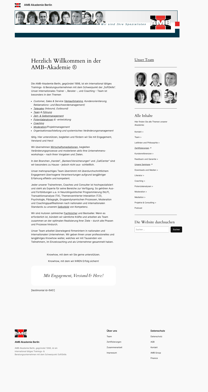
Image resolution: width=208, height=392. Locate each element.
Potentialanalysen (43, 119)
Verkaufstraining (74, 101)
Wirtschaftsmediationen (64, 147)
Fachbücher (70, 213)
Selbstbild (63, 206)
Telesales (38, 108)
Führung (47, 112)
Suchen (176, 229)
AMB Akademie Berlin (38, 5)
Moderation (39, 127)
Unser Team (144, 59)
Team (36, 112)
